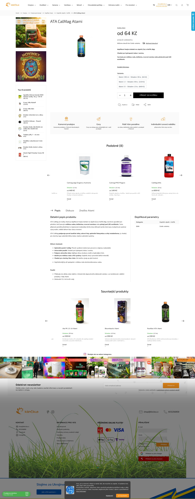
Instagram (52, 411)
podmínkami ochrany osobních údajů (168, 390)
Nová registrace (143, 443)
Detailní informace (123, 67)
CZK (169, 5)
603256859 (173, 411)
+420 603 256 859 (161, 6)
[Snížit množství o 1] (119, 95)
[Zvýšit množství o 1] (130, 95)
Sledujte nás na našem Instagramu (99, 354)
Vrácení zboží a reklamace (65, 441)
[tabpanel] (72, 176)
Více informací (81, 491)
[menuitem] (32, 5)
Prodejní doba (61, 438)
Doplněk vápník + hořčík (167, 222)
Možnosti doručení (152, 43)
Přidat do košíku (148, 95)
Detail (57, 199)
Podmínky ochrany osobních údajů (68, 432)
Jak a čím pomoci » (49, 492)
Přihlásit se (170, 385)
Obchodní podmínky (63, 429)
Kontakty (59, 435)
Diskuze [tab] (70, 210)
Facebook (47, 411)
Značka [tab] (86, 210)
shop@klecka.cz (162, 4)
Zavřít (172, 111)
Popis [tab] (57, 210)
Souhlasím (123, 495)
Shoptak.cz (107, 472)
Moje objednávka (62, 443)
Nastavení (109, 496)
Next (181, 175)
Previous (48, 175)
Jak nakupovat (61, 426)
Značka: (121, 28)
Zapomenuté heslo (143, 446)
